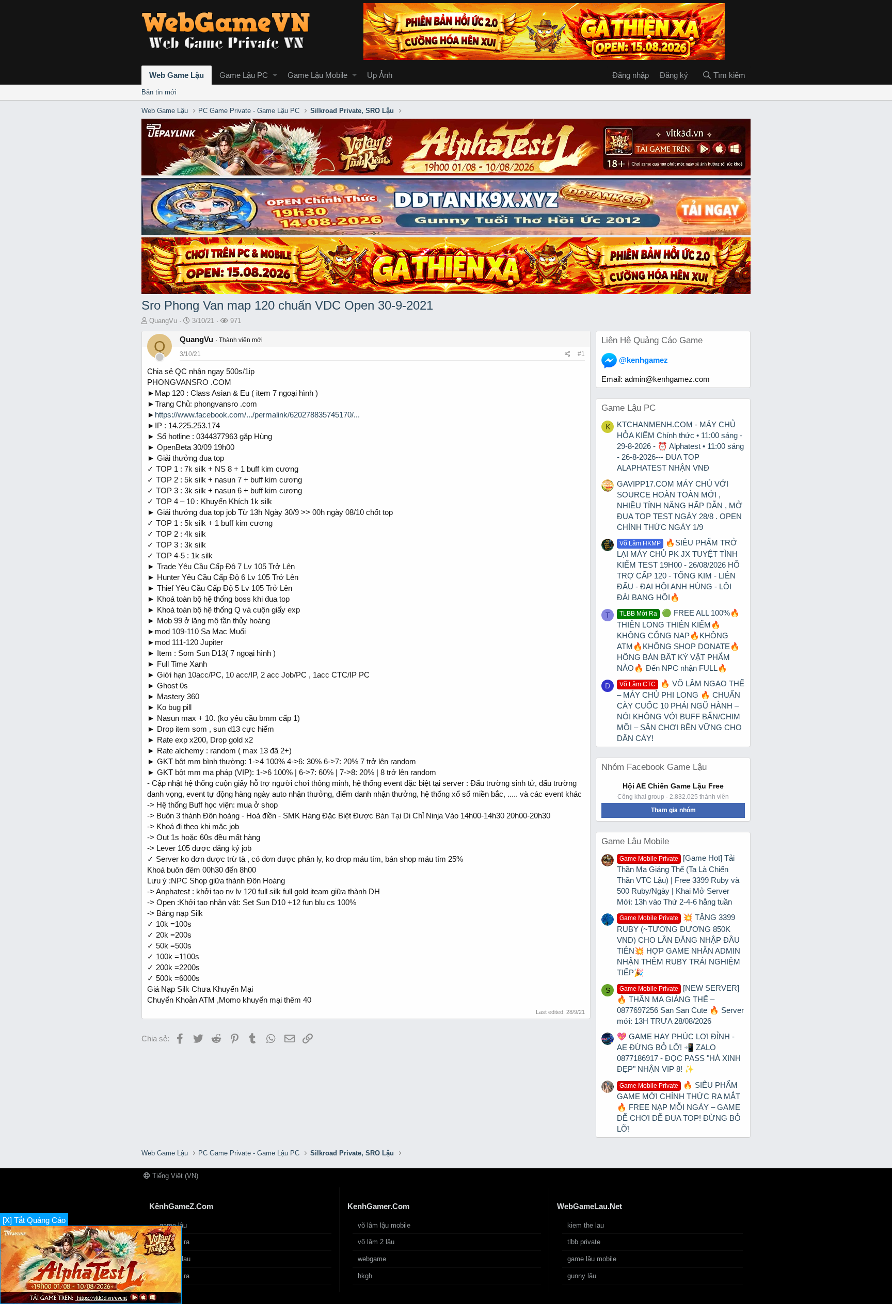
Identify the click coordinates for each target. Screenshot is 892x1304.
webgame (372, 1259)
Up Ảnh (379, 75)
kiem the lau (585, 1225)
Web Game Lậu (176, 75)
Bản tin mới (159, 92)
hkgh (365, 1276)
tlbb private (583, 1242)
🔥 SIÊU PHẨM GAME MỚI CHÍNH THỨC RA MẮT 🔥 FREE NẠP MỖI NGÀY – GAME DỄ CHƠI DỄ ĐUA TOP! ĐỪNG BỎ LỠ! (679, 1107)
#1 (581, 354)
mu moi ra (174, 1242)
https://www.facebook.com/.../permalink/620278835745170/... (257, 414)
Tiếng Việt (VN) (174, 1176)
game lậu (173, 1225)
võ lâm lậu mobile (384, 1225)
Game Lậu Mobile (317, 75)
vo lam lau (175, 1259)
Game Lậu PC (243, 75)
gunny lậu (581, 1276)
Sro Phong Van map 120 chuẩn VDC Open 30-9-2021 (287, 305)
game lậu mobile (591, 1259)
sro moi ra (174, 1276)
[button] (275, 75)
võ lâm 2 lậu (376, 1242)
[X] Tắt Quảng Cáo (34, 1220)
